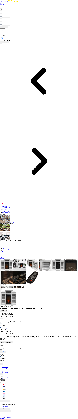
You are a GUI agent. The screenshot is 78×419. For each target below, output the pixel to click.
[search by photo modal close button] (1, 13)
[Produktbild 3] (7, 287)
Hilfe (2, 378)
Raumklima (3, 250)
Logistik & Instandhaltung (5, 249)
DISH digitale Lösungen (5, 209)
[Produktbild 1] (1, 287)
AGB (1, 415)
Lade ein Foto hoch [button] (4, 17)
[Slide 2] (1, 284)
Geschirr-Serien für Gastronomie (6, 208)
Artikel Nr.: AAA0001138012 (4, 310)
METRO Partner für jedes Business (6, 207)
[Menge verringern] (0, 322)
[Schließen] (1, 43)
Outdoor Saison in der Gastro (13, 231)
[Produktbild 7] (17, 287)
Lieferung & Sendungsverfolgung (6, 368)
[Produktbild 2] (4, 287)
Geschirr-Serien (12, 222)
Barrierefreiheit (2, 418)
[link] (40, 34)
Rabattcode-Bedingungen (5, 367)
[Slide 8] (5, 284)
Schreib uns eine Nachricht (5, 406)
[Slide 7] (4, 284)
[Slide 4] (2, 284)
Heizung (3, 251)
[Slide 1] (0, 284)
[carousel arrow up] (1, 285)
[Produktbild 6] (15, 287)
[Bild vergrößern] (8, 298)
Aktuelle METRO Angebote (5, 372)
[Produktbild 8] (20, 287)
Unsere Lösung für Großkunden (6, 212)
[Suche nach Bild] (1, 10)
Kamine (1, 257)
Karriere (3, 361)
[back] (1, 8)
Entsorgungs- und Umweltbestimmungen (5, 417)
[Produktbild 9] (23, 287)
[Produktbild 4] (9, 287)
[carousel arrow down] (1, 289)
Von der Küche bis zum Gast (5, 211)
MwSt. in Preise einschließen (4, 42)
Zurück (3, 254)
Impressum (1, 414)
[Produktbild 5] (12, 287)
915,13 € (2, 345)
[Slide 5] (3, 284)
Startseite (3, 248)
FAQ (2, 371)
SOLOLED (5, 328)
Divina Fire (5, 312)
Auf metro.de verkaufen (5, 377)
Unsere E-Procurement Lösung (6, 213)
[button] (39, 256)
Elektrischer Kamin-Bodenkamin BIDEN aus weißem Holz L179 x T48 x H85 (21, 308)
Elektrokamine (2, 258)
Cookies (1, 416)
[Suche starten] (1, 18)
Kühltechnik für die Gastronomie (6, 210)
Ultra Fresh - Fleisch (4, 206)
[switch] (2, 28)
